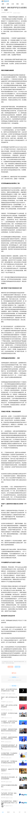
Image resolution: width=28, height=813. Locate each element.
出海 (12, 4)
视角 (17, 4)
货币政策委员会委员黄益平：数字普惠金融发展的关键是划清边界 (9, 746)
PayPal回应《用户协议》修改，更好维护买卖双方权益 (9, 793)
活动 (22, 4)
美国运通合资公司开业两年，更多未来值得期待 (9, 778)
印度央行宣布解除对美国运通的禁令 (9, 786)
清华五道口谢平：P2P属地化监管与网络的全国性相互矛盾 (9, 762)
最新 (3, 4)
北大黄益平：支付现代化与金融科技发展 (9, 714)
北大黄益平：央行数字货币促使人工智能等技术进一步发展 (9, 722)
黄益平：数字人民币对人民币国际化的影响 (9, 706)
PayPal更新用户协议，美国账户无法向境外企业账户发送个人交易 (9, 802)
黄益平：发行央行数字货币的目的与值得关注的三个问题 (9, 690)
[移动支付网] (5, 1)
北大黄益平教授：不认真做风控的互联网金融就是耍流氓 (9, 754)
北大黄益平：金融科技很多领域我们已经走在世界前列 (9, 738)
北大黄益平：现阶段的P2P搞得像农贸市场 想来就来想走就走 (9, 730)
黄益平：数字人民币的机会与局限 (9, 698)
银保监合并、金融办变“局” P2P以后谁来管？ (9, 770)
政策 (8, 4)
